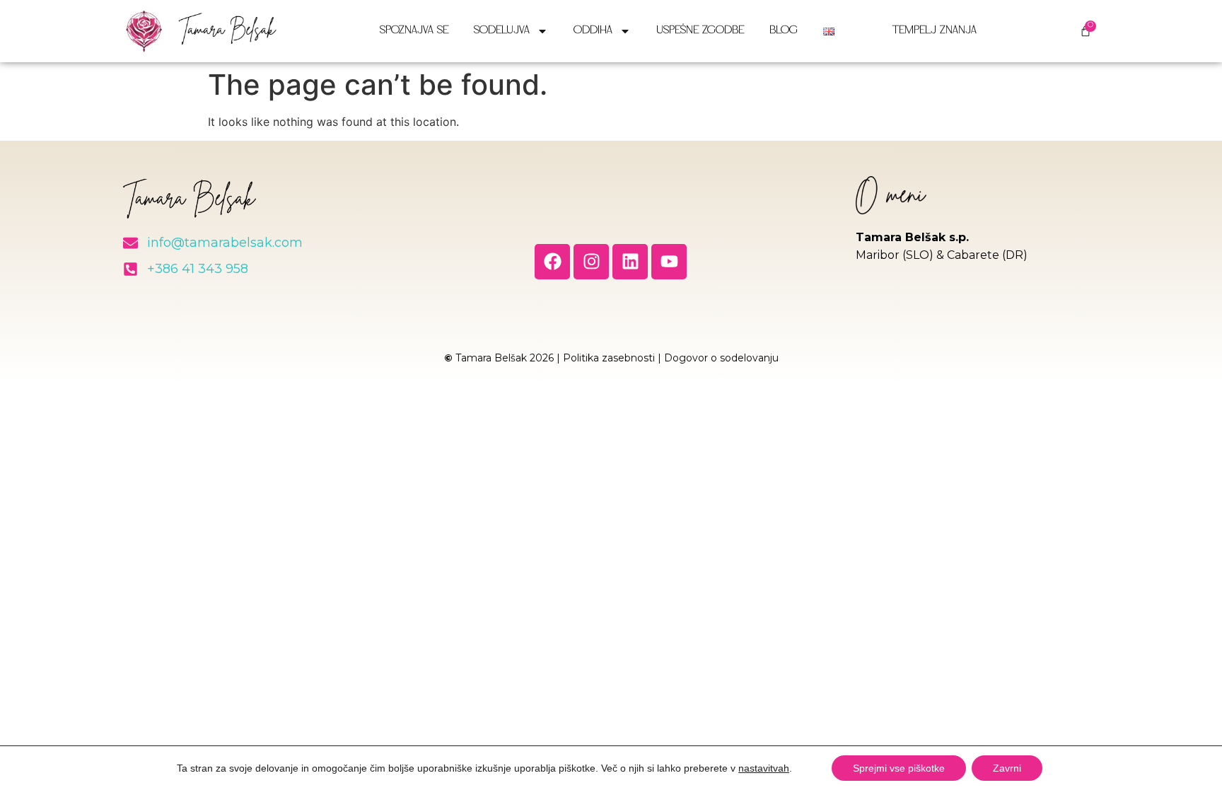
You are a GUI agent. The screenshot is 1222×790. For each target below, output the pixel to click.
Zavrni (1007, 768)
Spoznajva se (414, 30)
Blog (783, 30)
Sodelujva (502, 30)
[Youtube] (669, 261)
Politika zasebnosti (609, 358)
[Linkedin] (630, 261)
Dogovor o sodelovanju (721, 358)
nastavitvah (763, 768)
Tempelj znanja (934, 30)
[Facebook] (552, 261)
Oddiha (593, 30)
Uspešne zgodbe (700, 30)
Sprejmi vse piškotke (899, 768)
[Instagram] (591, 261)
